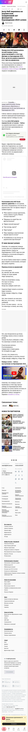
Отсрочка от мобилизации (10, 571)
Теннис (6, 646)
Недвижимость (8, 629)
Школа (6, 618)
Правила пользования (7, 503)
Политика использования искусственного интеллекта (5, 511)
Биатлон (6, 648)
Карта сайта (18, 512)
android (6, 682)
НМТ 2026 (6, 620)
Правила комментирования (19, 495)
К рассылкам (9, 672)
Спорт (6, 640)
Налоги (6, 590)
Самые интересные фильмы (11, 599)
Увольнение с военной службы (11, 563)
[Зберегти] (24, 30)
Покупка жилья (8, 633)
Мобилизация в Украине (11, 561)
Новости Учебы (8, 612)
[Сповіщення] (26, 2)
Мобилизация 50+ (8, 565)
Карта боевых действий (10, 545)
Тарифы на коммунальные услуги (12, 588)
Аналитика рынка (8, 631)
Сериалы (6, 607)
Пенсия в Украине (8, 592)
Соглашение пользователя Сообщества (18, 491)
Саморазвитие (7, 622)
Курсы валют (7, 583)
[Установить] (14, 721)
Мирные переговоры (9, 547)
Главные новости (8, 526)
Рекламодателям (6, 501)
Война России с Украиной (11, 541)
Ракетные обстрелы (9, 543)
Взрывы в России (8, 553)
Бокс (5, 642)
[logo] (9, 2)
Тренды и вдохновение (10, 635)
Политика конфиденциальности (7, 507)
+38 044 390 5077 (19, 465)
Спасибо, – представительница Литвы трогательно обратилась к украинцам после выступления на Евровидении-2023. (13, 106)
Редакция (4, 490)
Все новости (7, 524)
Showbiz (4, 6)
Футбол (6, 644)
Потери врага (7, 555)
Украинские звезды (11, 6)
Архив (16, 510)
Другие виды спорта (9, 650)
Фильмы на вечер (8, 603)
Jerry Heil (10, 25)
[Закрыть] (25, 718)
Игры (16, 515)
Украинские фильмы (9, 601)
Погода (6, 536)
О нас (3, 487)
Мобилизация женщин (9, 567)
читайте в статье (13, 394)
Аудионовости (7, 534)
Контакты (17, 501)
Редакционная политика (5, 493)
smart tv (6, 686)
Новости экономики (10, 580)
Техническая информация (18, 499)
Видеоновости (7, 532)
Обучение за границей (9, 624)
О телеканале (5, 496)
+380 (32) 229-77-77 (10, 707)
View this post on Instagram (10, 177)
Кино (5, 597)
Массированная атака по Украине (12, 551)
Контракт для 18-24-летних (10, 569)
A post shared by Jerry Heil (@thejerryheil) (14, 196)
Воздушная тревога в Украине (11, 549)
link (15, 471)
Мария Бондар (8, 22)
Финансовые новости (9, 585)
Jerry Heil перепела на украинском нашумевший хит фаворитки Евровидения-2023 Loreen (21, 6)
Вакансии (17, 504)
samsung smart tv (16, 686)
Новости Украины (8, 528)
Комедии (6, 605)
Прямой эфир (7, 530)
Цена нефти (7, 581)
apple (16, 682)
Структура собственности (18, 507)
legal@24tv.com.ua (19, 708)
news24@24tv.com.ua (7, 465)
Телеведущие (5, 498)
